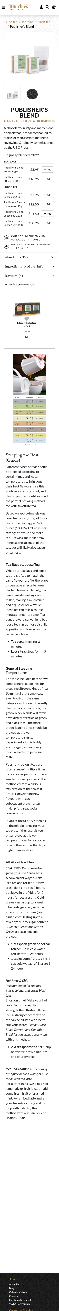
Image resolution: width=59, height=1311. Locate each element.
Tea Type (27, 22)
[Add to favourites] (26, 319)
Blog (11, 1288)
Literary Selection (26, 322)
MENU (4, 7)
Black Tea (43, 22)
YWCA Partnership (19, 1303)
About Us (14, 1284)
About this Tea (16, 257)
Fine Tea (11, 22)
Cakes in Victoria (18, 1292)
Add (48, 169)
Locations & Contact (20, 1299)
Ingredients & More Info (24, 266)
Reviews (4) (14, 276)
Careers (13, 1296)
